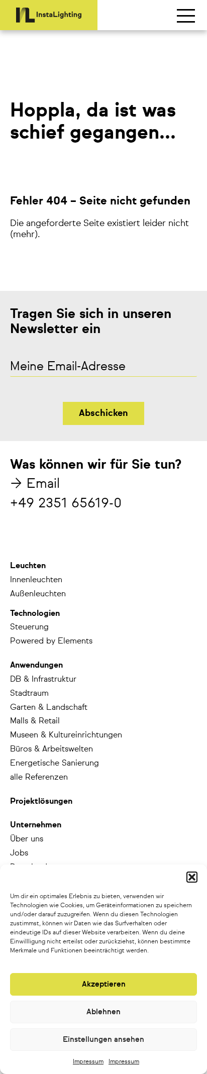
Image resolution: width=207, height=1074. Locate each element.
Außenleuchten (38, 594)
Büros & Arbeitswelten (51, 749)
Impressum (88, 1062)
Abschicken (103, 413)
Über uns (26, 839)
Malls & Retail (35, 721)
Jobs (19, 853)
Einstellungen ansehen (103, 1039)
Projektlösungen (41, 802)
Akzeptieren (104, 984)
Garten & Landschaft (48, 708)
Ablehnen (103, 1012)
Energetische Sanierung (54, 764)
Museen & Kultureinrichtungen (66, 735)
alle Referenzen (39, 778)
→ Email (35, 484)
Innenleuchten (36, 580)
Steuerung (29, 627)
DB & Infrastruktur (43, 680)
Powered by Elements (51, 641)
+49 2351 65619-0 (66, 503)
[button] (192, 877)
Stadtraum (29, 694)
